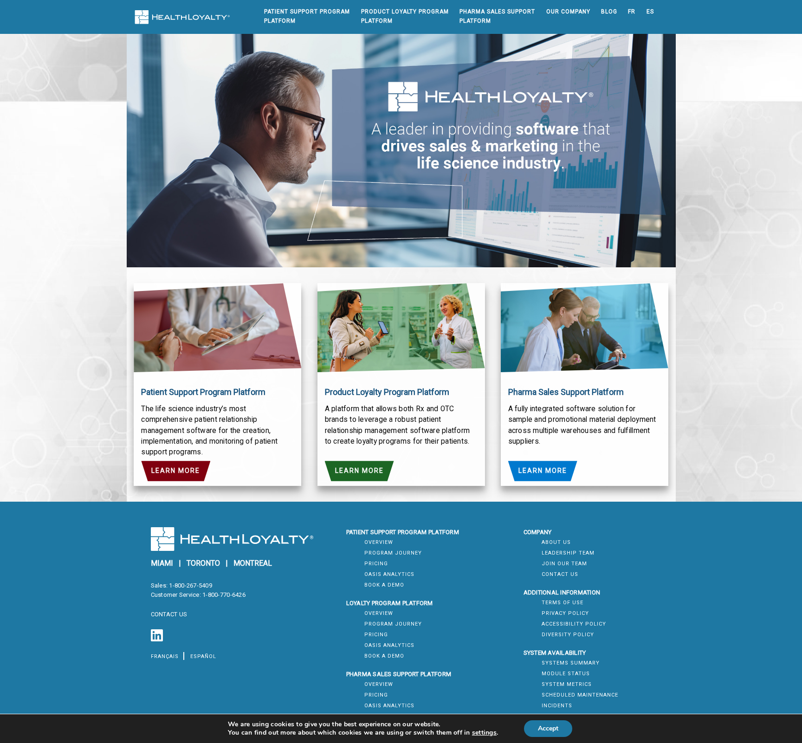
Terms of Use (562, 603)
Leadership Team (568, 553)
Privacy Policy (565, 613)
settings (484, 733)
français (165, 656)
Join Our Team (564, 564)
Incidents (557, 706)
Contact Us (560, 574)
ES (650, 11)
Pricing (376, 564)
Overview (378, 542)
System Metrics (567, 684)
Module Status (566, 674)
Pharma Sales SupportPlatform (497, 16)
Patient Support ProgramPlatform (307, 16)
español (203, 656)
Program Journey (393, 553)
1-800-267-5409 (190, 585)
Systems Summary (571, 663)
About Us (556, 542)
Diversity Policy (568, 635)
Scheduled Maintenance (580, 695)
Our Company (568, 11)
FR (631, 11)
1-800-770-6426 (224, 594)
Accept (548, 728)
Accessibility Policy (574, 624)
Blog (609, 11)
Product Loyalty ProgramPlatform (405, 16)
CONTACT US (169, 614)
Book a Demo (384, 585)
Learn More (175, 470)
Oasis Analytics (389, 574)
